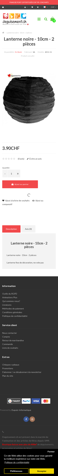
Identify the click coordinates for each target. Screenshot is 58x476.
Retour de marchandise (13, 340)
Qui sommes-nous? (11, 301)
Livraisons (6, 305)
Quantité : (6, 168)
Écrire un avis (35, 158)
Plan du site (7, 376)
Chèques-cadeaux (10, 364)
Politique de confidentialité (14, 316)
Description (11, 229)
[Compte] (26, 7)
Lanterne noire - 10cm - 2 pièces (19, 33)
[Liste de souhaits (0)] (33, 7)
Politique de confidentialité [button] (16, 462)
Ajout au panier (21, 184)
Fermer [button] (51, 452)
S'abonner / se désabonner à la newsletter (21, 372)
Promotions (7, 368)
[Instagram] (32, 419)
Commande (7, 344)
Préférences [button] (16, 471)
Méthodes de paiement (13, 308)
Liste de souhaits (10, 348)
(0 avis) (21, 158)
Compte (6, 336)
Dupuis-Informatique (21, 410)
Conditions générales (12, 312)
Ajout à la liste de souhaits (17, 200)
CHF (53, 7)
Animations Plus (9, 297)
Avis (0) (28, 229)
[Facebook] (26, 419)
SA (34, 52)
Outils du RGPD (9, 293)
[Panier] (38, 7)
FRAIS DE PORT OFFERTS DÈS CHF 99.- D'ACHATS (29, 2)
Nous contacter (9, 333)
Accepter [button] (41, 471)
